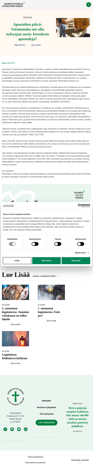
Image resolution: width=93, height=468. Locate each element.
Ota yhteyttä (46, 413)
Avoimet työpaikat (46, 407)
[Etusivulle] (13, 4)
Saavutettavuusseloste (35, 462)
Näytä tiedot (80, 253)
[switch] (35, 244)
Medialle (46, 400)
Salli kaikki (75, 261)
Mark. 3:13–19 (7, 63)
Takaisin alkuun (80, 460)
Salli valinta (46, 261)
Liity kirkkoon (47, 422)
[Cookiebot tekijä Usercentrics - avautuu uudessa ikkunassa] (79, 205)
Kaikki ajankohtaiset (44, 276)
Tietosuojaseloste (35, 457)
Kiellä (17, 261)
